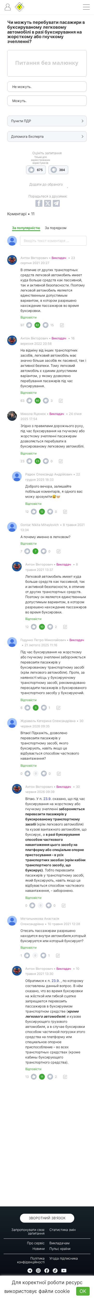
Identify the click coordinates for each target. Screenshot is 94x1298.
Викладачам (59, 1243)
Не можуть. (22, 87)
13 (27, 1077)
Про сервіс (36, 1243)
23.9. (47, 799)
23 (22, 461)
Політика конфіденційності (31, 1260)
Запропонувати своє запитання (28, 1231)
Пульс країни (59, 1248)
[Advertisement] (47, 1144)
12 (27, 512)
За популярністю (26, 228)
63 (22, 401)
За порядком (56, 228)
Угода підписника (63, 1258)
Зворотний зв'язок (47, 1218)
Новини (39, 1248)
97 (22, 325)
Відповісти (28, 317)
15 (52, 325)
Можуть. (19, 101)
